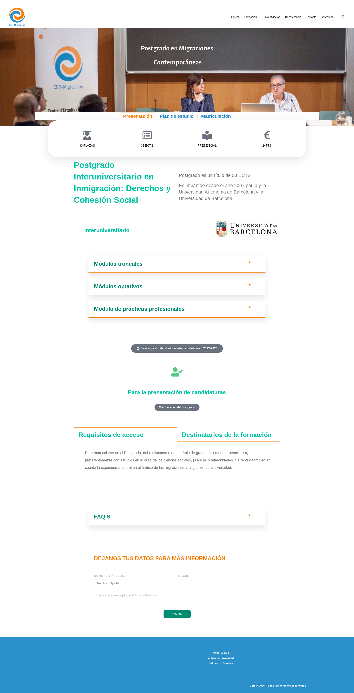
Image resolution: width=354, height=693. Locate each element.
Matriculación (216, 116)
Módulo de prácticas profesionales (139, 309)
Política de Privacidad (145, 595)
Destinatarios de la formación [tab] (227, 434)
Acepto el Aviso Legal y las (128, 595)
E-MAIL (183, 575)
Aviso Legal (220, 652)
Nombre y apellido (110, 575)
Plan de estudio (177, 116)
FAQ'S (102, 517)
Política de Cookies (221, 663)
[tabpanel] (177, 458)
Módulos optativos (118, 286)
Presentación (137, 116)
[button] (177, 264)
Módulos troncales (118, 264)
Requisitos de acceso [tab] (111, 434)
